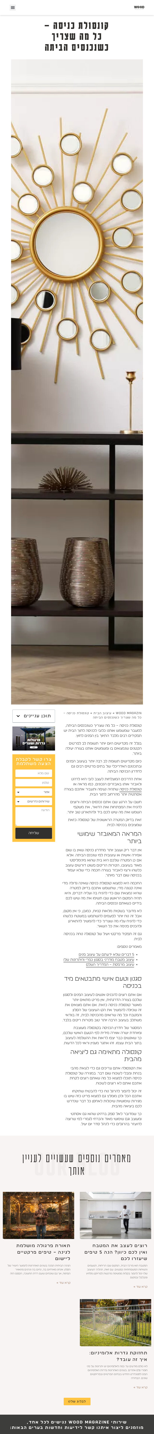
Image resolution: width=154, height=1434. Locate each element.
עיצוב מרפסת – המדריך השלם (110, 964)
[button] (13, 8)
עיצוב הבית (102, 713)
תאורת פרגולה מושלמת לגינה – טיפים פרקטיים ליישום (43, 1252)
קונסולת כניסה (130, 789)
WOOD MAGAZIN (129, 713)
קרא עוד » (140, 1286)
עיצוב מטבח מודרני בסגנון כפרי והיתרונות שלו (98, 960)
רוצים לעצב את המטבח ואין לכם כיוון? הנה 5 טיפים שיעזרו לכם (116, 1252)
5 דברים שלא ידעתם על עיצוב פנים (106, 954)
